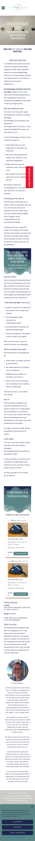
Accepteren (17, 822)
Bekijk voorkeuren (17, 833)
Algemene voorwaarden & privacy (16, 837)
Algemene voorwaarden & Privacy (17, 793)
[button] (32, 807)
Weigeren (17, 827)
